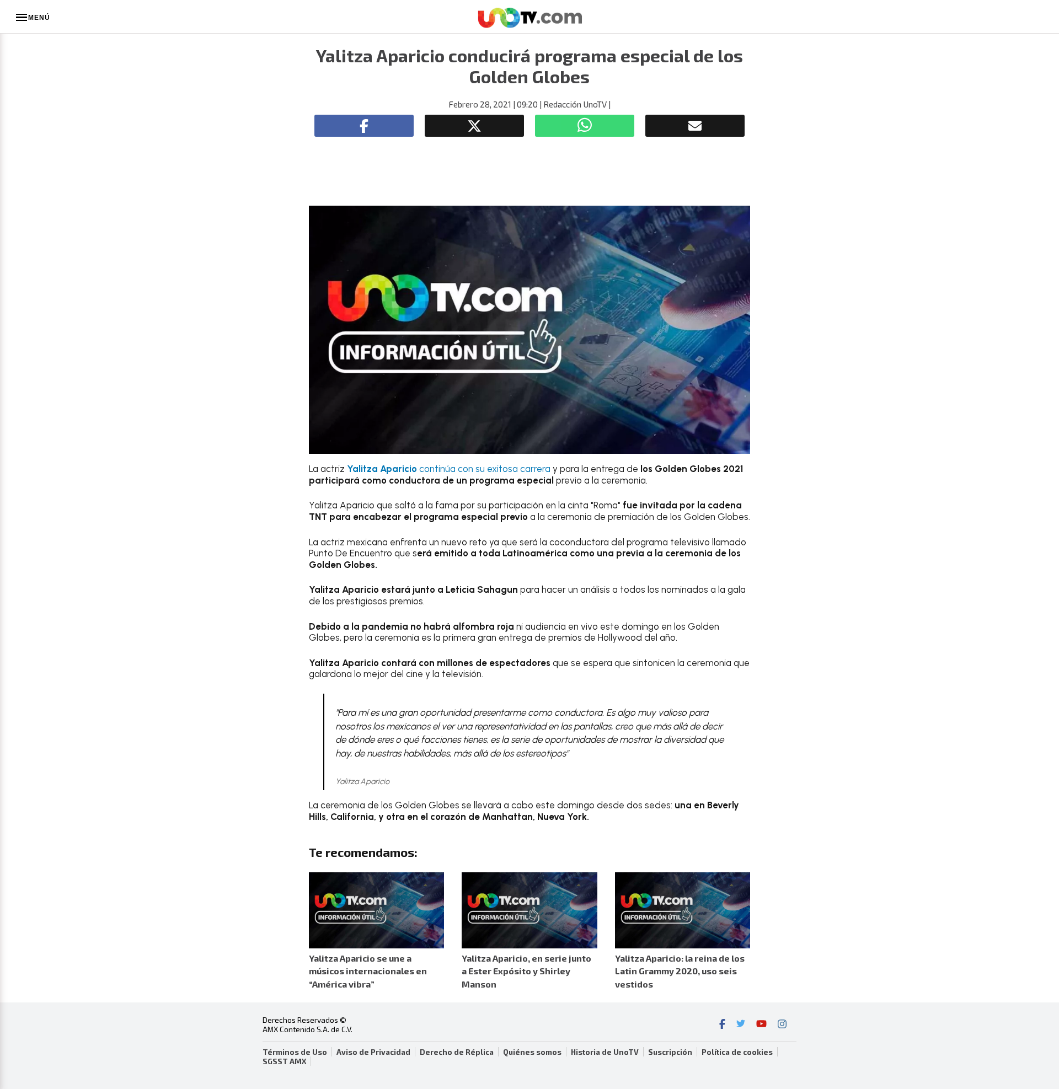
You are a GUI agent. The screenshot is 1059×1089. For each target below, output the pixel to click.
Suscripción (670, 1052)
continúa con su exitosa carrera (448, 468)
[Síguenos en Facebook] (722, 1025)
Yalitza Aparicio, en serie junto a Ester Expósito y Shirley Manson (526, 971)
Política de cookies (737, 1052)
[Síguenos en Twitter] (741, 1025)
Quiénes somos (532, 1052)
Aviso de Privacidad (373, 1052)
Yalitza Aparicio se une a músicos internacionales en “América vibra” (368, 971)
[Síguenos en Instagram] (782, 1025)
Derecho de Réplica (457, 1052)
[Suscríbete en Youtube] (761, 1025)
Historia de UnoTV (605, 1052)
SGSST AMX (284, 1061)
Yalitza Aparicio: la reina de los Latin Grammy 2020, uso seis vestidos (680, 971)
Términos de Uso (295, 1052)
